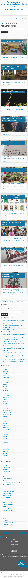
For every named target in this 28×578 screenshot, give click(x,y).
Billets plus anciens (7, 301)
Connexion (5, 520)
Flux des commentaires (8, 524)
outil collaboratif (11, 213)
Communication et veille (9, 473)
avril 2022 (5, 390)
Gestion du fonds (7, 484)
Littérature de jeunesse (13, 265)
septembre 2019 (7, 433)
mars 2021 (5, 405)
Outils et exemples (7, 499)
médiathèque (10, 82)
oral (19, 185)
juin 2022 (5, 386)
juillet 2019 (5, 435)
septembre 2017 (7, 459)
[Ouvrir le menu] (26, 13)
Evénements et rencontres (15, 106)
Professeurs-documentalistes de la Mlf (14, 4)
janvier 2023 (6, 377)
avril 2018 (5, 457)
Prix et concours (7, 506)
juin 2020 (5, 418)
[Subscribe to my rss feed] (1, 13)
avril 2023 (5, 371)
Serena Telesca (11, 186)
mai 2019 (5, 438)
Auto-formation (6, 471)
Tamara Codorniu (16, 240)
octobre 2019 (6, 431)
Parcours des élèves (8, 501)
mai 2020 (5, 420)
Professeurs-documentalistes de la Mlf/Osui (13, 576)
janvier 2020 (6, 427)
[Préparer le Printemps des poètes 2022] (14, 97)
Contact (14, 546)
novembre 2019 (6, 429)
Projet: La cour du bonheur (10, 324)
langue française (15, 158)
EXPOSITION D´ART (17, 238)
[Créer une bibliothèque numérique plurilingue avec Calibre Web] (14, 202)
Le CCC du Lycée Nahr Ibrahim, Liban (12, 325)
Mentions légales (14, 544)
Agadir (23, 81)
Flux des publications (8, 522)
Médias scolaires (7, 493)
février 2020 (6, 425)
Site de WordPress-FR (8, 526)
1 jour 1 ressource (7, 463)
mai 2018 (5, 455)
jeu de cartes (9, 292)
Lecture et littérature (11, 290)
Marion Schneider (18, 82)
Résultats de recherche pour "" (13, 19)
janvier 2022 (6, 395)
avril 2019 (5, 440)
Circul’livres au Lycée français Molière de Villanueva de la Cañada (14, 361)
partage (13, 160)
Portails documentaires (8, 504)
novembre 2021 (6, 397)
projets (22, 133)
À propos (14, 539)
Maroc (4, 82)
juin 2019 (5, 436)
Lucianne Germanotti (18, 267)
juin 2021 (5, 403)
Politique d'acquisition (8, 502)
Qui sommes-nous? (14, 542)
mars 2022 (5, 392)
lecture (4, 267)
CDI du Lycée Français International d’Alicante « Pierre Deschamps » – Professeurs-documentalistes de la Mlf (14, 336)
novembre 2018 (6, 449)
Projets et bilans (13, 133)
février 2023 (6, 375)
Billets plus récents (20, 301)
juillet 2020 (5, 416)
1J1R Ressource (6, 467)
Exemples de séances (14, 183)
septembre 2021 (7, 401)
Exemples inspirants (7, 478)
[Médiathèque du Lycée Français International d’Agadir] (14, 72)
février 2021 (5, 407)
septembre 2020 (7, 414)
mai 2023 (5, 369)
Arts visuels (5, 469)
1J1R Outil (5, 465)
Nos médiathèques (15, 55)
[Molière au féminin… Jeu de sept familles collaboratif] (14, 280)
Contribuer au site (14, 541)
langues (19, 212)
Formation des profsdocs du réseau (10, 107)
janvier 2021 (6, 408)
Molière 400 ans (7, 495)
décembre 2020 (7, 410)
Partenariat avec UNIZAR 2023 (10, 329)
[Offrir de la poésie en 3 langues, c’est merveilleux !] (14, 148)
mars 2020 (5, 423)
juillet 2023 (5, 368)
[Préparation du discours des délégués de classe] (14, 175)
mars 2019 (5, 442)
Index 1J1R (5, 486)
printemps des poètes (18, 109)
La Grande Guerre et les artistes (11, 327)
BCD (19, 57)
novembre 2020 (7, 412)
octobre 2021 (6, 399)
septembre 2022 (7, 381)
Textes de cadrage (7, 514)
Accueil (3, 19)
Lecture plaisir (9, 267)
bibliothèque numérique (8, 212)
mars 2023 (5, 373)
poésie (11, 109)
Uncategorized (6, 515)
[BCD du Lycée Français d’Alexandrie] (14, 47)
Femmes (4, 290)
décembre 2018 (6, 448)
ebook (15, 212)
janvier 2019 (6, 446)
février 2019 (5, 444)
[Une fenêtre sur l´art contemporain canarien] (14, 228)
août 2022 (5, 382)
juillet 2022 (5, 384)
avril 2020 (5, 421)
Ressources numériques (16, 210)
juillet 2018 (5, 451)
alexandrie (14, 57)
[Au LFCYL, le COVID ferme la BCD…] (14, 255)
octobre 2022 (6, 379)
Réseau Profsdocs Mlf (8, 510)
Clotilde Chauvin (6, 111)
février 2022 (6, 394)
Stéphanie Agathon (8, 134)
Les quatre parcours (8, 489)
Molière (14, 292)
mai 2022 (5, 388)
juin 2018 (5, 453)
